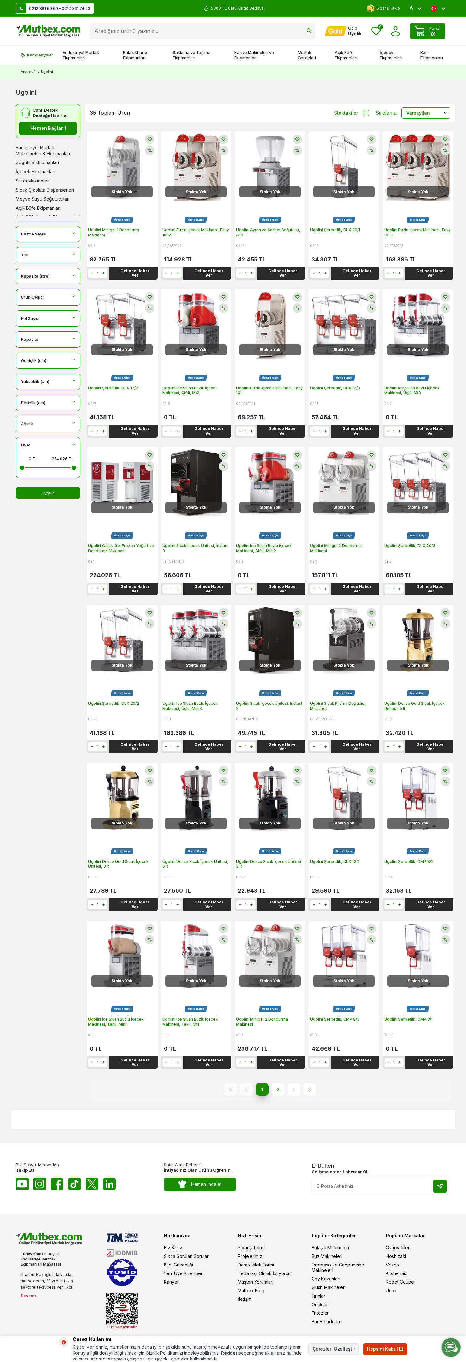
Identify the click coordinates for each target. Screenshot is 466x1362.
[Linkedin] (109, 1184)
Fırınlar (318, 1296)
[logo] (48, 31)
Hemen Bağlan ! (48, 128)
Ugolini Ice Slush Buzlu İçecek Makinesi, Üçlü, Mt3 (412, 390)
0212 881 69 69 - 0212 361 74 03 (59, 8)
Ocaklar (320, 1304)
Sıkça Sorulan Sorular (186, 1256)
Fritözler (320, 1313)
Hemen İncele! (206, 1184)
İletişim (245, 1299)
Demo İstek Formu (256, 1264)
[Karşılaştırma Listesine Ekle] (149, 150)
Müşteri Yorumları (255, 1282)
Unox (391, 1290)
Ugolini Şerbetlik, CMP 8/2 (409, 861)
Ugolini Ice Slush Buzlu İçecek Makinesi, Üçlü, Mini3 (190, 706)
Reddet (229, 1353)
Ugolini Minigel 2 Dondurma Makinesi (336, 548)
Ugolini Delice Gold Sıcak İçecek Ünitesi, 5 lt (414, 706)
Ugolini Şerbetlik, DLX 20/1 (335, 230)
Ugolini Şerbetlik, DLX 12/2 (113, 388)
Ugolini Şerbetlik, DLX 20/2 (113, 703)
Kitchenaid (397, 1273)
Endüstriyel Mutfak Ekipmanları (81, 55)
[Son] (309, 1089)
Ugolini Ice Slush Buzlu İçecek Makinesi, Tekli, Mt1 (190, 1022)
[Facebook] (57, 1184)
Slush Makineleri (33, 180)
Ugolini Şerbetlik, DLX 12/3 (335, 388)
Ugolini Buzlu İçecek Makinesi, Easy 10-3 (417, 232)
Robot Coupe (400, 1282)
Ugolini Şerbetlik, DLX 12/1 (334, 861)
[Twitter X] (92, 1184)
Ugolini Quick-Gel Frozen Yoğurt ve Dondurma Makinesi (121, 548)
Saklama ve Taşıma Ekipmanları (191, 55)
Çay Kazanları (326, 1278)
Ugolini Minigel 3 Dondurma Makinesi (262, 1022)
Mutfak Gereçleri (307, 55)
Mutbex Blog (251, 1290)
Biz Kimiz (173, 1247)
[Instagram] (39, 1184)
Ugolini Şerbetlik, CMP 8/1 (408, 1019)
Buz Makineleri (327, 1256)
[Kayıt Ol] (440, 1186)
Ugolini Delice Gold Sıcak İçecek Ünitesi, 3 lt (118, 864)
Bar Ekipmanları (431, 55)
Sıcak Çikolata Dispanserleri (45, 190)
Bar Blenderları (327, 1321)
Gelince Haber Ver (135, 273)
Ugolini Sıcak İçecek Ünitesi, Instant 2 (269, 706)
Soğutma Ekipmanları (37, 162)
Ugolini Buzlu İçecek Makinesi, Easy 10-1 (269, 390)
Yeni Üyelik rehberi (184, 1273)
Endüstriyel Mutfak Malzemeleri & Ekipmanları (43, 150)
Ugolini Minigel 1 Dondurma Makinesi (113, 232)
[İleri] (294, 1089)
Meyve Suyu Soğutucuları (42, 199)
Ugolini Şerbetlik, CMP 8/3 (334, 1019)
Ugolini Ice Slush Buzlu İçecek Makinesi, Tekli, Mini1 (116, 1022)
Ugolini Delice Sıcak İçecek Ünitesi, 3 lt (269, 864)
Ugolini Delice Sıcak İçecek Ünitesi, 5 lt (195, 864)
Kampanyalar (40, 54)
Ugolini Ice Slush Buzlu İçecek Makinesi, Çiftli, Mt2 (190, 390)
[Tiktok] (74, 1184)
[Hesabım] (395, 31)
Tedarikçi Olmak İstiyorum (265, 1273)
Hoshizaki (396, 1256)
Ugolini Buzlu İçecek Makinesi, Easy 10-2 (195, 232)
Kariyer (171, 1282)
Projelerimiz (250, 1256)
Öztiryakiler (398, 1247)
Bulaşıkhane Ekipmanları (135, 55)
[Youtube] (22, 1184)
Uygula (48, 493)
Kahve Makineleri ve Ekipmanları (254, 55)
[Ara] (309, 31)
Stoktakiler (346, 113)
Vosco (392, 1264)
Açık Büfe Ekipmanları (346, 55)
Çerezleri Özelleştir (334, 1349)
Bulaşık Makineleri (330, 1247)
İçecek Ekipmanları (391, 55)
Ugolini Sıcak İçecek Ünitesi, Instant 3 (195, 548)
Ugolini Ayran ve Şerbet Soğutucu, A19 (268, 232)
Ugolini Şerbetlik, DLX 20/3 (409, 545)
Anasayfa (28, 71)
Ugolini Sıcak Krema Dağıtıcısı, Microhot (338, 706)
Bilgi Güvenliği (178, 1264)
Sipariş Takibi (252, 1247)
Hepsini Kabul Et (385, 1349)
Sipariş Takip (388, 8)
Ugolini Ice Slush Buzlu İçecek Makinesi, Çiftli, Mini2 (264, 548)
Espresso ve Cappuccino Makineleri (338, 1267)
